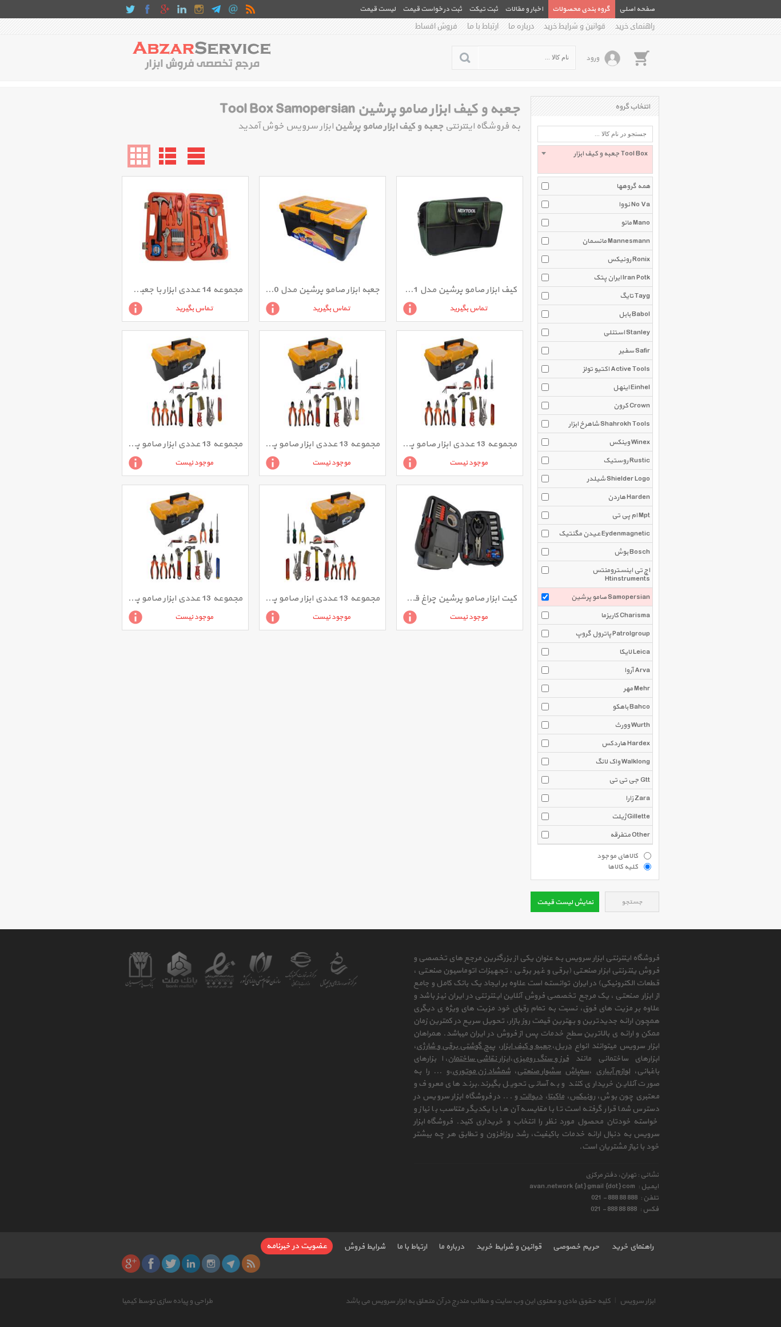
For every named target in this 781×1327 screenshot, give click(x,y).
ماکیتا (556, 1096)
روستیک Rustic (626, 460)
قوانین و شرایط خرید (574, 26)
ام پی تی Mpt (631, 515)
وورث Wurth (632, 725)
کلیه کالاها (623, 866)
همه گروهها (633, 186)
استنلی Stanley (626, 332)
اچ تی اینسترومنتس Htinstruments (621, 574)
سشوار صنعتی (539, 1071)
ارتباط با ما (483, 26)
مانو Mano (635, 223)
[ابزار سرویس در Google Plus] (164, 9)
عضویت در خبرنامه (296, 1246)
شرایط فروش (364, 1247)
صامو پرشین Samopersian (610, 597)
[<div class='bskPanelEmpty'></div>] (641, 58)
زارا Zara (637, 798)
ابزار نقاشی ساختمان (479, 1059)
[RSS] (250, 9)
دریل (563, 1046)
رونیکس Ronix (628, 259)
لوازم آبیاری (613, 1071)
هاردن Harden (629, 497)
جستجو (632, 902)
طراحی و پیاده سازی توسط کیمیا (167, 1301)
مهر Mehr (636, 689)
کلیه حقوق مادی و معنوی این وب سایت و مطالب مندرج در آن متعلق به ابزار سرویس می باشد (478, 1301)
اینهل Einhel (631, 387)
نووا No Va (634, 204)
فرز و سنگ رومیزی (541, 1059)
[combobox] (595, 159)
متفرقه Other (630, 835)
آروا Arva (637, 670)
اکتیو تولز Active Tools (616, 369)
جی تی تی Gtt (629, 780)
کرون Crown (631, 406)
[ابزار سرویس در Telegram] (216, 9)
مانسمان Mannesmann (616, 241)
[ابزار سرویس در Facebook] (147, 9)
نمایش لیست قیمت (565, 902)
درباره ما (521, 26)
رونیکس (582, 1096)
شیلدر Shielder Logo (618, 479)
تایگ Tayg (635, 296)
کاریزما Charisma (625, 615)
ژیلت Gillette (631, 817)
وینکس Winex (629, 442)
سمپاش (577, 1071)
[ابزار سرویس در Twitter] (130, 9)
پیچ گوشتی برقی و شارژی (455, 1046)
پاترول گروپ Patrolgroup (612, 634)
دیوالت (531, 1096)
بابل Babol (634, 314)
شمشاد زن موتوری (481, 1071)
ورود (592, 58)
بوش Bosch (632, 552)
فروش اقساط (436, 26)
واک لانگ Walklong (622, 762)
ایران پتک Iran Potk (621, 278)
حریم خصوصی (576, 1247)
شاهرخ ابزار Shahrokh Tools (609, 424)
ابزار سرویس (637, 1301)
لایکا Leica (634, 652)
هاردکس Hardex (625, 743)
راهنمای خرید (635, 26)
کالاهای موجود (617, 855)
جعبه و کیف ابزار (526, 1046)
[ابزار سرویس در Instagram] (199, 9)
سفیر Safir (634, 351)
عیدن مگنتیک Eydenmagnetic (604, 534)
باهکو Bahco (631, 707)
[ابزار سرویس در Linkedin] (181, 9)
